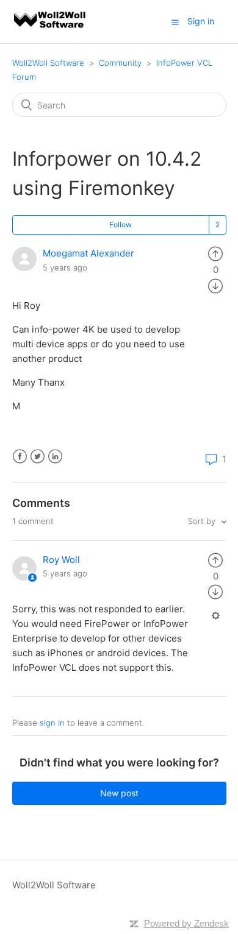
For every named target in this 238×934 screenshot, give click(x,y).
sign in (52, 722)
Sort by (203, 521)
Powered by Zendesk (186, 923)
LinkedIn (55, 456)
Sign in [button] (200, 21)
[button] (175, 21)
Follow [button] (120, 224)
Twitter (37, 456)
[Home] (50, 28)
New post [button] (119, 793)
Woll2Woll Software (48, 63)
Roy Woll (61, 559)
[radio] (215, 253)
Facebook (19, 456)
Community (120, 63)
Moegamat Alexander (88, 253)
